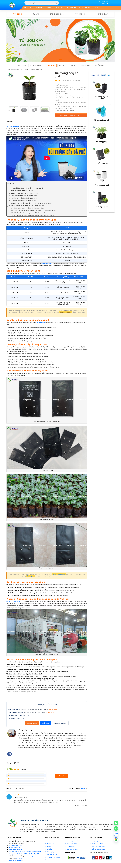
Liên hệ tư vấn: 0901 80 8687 (70, 115)
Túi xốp (61, 65)
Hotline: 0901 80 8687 (15, 847)
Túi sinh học (81, 14)
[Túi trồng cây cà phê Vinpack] (29, 88)
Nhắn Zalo (45, 723)
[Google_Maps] (116, 839)
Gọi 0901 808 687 (32, 723)
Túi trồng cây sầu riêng (101, 97)
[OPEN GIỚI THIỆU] (42, 8)
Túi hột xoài (99, 65)
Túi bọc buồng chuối (101, 120)
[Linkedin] (110, 857)
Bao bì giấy (103, 14)
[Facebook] (9, 754)
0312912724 (19, 858)
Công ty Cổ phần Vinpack (14, 601)
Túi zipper (72, 65)
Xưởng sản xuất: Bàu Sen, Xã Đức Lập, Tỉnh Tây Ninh (24, 854)
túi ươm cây (41, 322)
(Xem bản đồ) (53, 709)
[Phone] (116, 823)
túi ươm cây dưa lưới (59, 574)
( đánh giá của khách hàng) (71, 80)
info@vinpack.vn (24, 715)
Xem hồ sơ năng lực (60, 723)
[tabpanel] (60, 40)
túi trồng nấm (30, 576)
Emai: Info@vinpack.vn (15, 849)
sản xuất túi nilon (46, 263)
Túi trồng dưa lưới (102, 185)
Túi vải (36, 14)
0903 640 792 (20, 718)
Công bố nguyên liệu (15, 860)
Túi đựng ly (21, 65)
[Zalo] (116, 834)
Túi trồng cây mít (101, 163)
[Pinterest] (100, 857)
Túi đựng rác (85, 65)
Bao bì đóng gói (57, 14)
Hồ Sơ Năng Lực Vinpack (16, 845)
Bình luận (61, 776)
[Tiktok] (103, 857)
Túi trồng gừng (101, 142)
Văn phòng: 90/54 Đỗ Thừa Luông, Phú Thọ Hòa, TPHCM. (25, 851)
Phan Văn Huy (29, 856)
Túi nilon (17, 14)
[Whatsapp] (116, 828)
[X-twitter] (107, 857)
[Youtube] (96, 857)
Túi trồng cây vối (101, 207)
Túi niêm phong (35, 65)
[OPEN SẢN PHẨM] (52, 8)
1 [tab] (60, 61)
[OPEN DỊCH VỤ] (62, 8)
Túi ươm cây (50, 65)
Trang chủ (9, 69)
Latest (83, 789)
